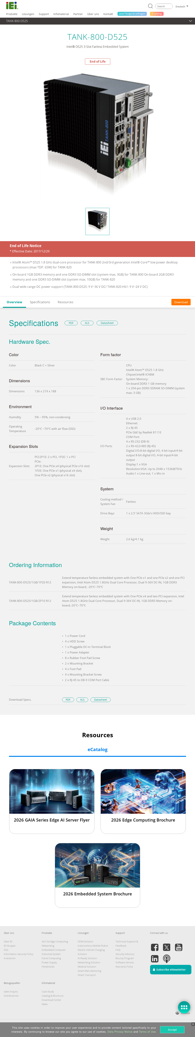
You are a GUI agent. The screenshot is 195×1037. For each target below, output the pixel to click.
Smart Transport (87, 975)
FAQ (118, 950)
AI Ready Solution (87, 958)
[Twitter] (166, 945)
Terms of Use (147, 1031)
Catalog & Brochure (52, 995)
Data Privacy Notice (120, 1031)
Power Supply (49, 962)
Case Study (48, 991)
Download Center (51, 1000)
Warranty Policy (124, 966)
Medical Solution (87, 966)
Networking (48, 945)
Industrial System (51, 954)
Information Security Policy (18, 954)
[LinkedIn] (154, 956)
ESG (6, 950)
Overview (14, 302)
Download (181, 302)
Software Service (125, 962)
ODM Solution (85, 941)
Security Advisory (125, 954)
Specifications (40, 302)
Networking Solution (89, 962)
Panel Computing (51, 958)
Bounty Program (125, 958)
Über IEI (8, 941)
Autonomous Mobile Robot (93, 945)
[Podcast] (166, 956)
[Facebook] (154, 945)
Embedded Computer (54, 950)
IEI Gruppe (9, 945)
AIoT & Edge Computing (55, 941)
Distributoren (11, 995)
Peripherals (48, 966)
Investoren (10, 958)
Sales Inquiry (11, 991)
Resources (65, 302)
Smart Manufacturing (89, 970)
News (45, 1004)
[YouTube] (178, 945)
